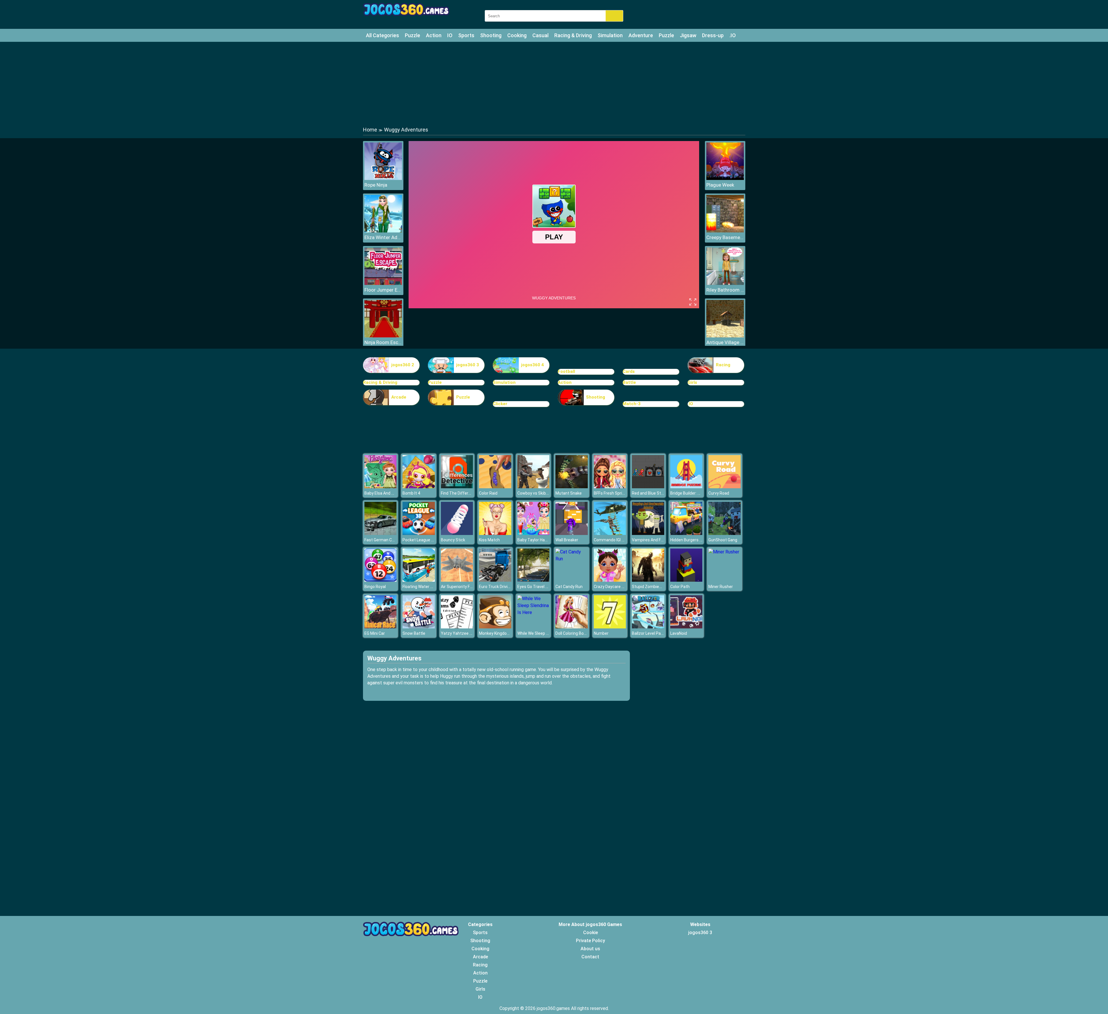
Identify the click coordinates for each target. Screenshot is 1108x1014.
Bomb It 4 (411, 493)
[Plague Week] (725, 178)
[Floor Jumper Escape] (383, 283)
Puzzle (412, 35)
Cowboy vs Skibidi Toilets (540, 493)
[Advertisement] (554, 84)
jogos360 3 (467, 364)
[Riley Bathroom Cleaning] (725, 283)
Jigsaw (688, 35)
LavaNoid (678, 633)
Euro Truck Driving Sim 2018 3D (507, 586)
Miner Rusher (720, 586)
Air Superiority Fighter (461, 586)
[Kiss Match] (495, 533)
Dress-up (713, 35)
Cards (629, 371)
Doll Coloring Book (571, 633)
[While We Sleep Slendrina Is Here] (533, 612)
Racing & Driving (573, 35)
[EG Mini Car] (380, 627)
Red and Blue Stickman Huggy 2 (661, 493)
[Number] (610, 627)
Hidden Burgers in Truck (692, 540)
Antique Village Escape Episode (725, 342)
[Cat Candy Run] (571, 559)
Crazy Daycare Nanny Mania (619, 586)
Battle (629, 382)
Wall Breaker (566, 540)
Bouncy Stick (453, 540)
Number (601, 633)
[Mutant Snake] (571, 486)
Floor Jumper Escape (383, 290)
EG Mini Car (374, 633)
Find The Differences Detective (470, 493)
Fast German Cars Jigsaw (388, 540)
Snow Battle (414, 633)
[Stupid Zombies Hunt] (648, 580)
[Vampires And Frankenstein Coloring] (648, 533)
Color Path (680, 586)
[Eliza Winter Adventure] (383, 231)
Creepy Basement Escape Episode (725, 237)
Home (370, 130)
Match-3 (632, 403)
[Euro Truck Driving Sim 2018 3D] (495, 580)
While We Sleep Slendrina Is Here (547, 633)
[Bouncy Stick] (457, 533)
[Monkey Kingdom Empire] (495, 627)
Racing (723, 364)
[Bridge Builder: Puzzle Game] (686, 486)
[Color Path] (686, 580)
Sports (466, 35)
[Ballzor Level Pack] (648, 627)
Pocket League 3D (419, 540)
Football (566, 371)
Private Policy (590, 940)
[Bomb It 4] (419, 486)
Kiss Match (489, 540)
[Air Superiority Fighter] (457, 580)
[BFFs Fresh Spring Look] (610, 486)
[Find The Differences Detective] (457, 486)
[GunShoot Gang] (724, 533)
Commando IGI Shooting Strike (622, 540)
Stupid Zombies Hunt (651, 586)
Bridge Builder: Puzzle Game (696, 493)
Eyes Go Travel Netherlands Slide (547, 586)
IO (449, 35)
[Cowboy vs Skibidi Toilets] (533, 486)
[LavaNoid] (686, 627)
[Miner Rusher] (723, 552)
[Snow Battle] (419, 627)
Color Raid (488, 493)
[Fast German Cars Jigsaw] (380, 533)
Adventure (640, 35)
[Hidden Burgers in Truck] (686, 533)
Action (433, 35)
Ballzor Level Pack (648, 633)
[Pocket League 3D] (419, 533)
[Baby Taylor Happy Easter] (533, 533)
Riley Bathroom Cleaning (725, 290)
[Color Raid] (495, 486)
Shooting (490, 35)
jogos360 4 (532, 364)
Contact (590, 956)
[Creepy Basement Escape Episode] (725, 231)
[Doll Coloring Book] (571, 627)
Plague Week (720, 185)
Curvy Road (718, 493)
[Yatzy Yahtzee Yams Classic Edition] (457, 627)
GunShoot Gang (722, 540)
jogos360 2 (402, 364)
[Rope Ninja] (383, 178)
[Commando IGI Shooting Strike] (610, 533)
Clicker (500, 403)
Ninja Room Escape (383, 342)
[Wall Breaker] (571, 533)
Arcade (398, 397)
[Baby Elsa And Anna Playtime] (380, 486)
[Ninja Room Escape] (383, 336)
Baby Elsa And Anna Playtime (391, 493)
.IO (732, 35)
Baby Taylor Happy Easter (541, 540)
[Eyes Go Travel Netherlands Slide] (533, 580)
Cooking (517, 35)
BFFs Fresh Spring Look (615, 493)
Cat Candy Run (569, 586)
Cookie (590, 932)
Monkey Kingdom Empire (501, 633)
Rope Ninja (375, 185)
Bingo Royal (375, 586)
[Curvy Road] (724, 486)
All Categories (382, 35)
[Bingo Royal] (380, 580)
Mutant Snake (568, 493)
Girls (692, 382)
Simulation (610, 35)
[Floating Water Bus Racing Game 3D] (419, 580)
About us (590, 948)
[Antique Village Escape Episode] (725, 336)
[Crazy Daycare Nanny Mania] (610, 580)
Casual (540, 35)
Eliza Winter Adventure (383, 237)
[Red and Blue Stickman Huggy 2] (648, 486)
